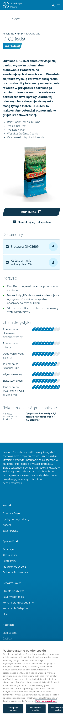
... (5, 19)
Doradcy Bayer (12, 513)
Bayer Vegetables (13, 596)
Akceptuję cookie (13, 709)
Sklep (6, 614)
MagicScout (10, 632)
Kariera (7, 524)
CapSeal (7, 638)
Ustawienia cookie (35, 709)
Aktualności (10, 555)
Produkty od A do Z (14, 566)
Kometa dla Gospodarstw (18, 602)
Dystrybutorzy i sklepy (16, 519)
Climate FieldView (13, 591)
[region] (31, 678)
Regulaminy (10, 560)
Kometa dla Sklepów (15, 608)
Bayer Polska (10, 530)
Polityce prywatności (46, 701)
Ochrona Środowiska (15, 572)
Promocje (8, 549)
